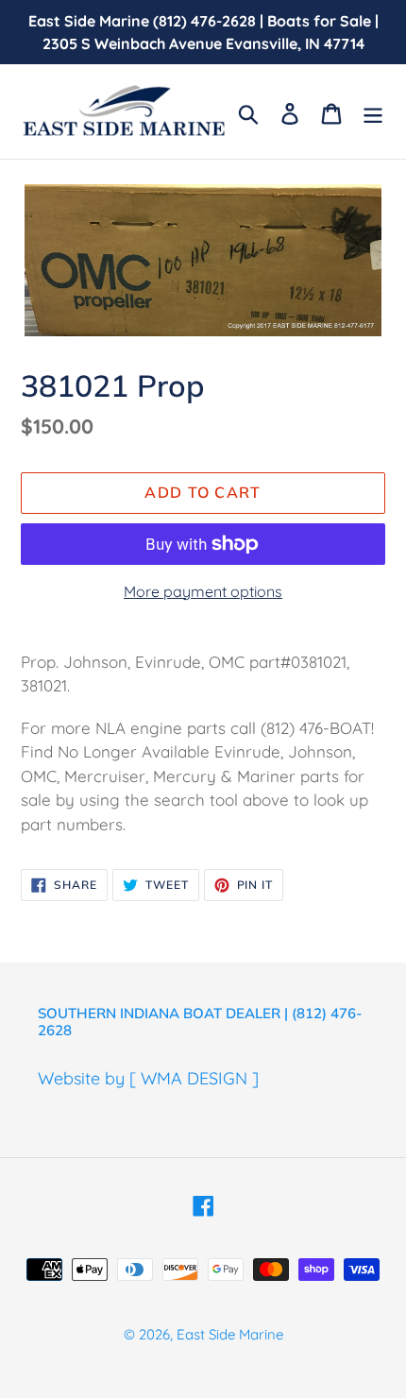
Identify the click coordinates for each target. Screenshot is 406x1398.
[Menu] (373, 112)
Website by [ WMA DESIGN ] (148, 1078)
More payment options (203, 591)
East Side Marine (230, 1334)
